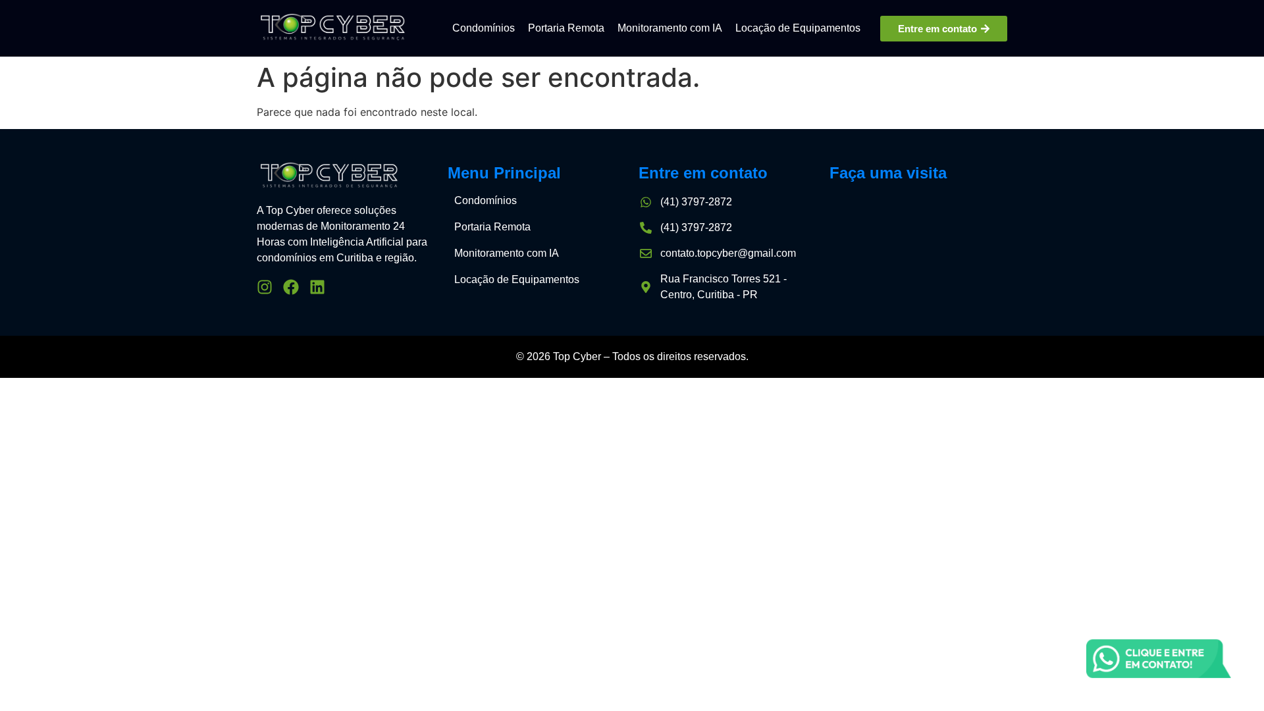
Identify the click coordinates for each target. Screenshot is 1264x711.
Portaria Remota (566, 28)
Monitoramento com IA (670, 28)
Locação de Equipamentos (797, 28)
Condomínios (483, 28)
